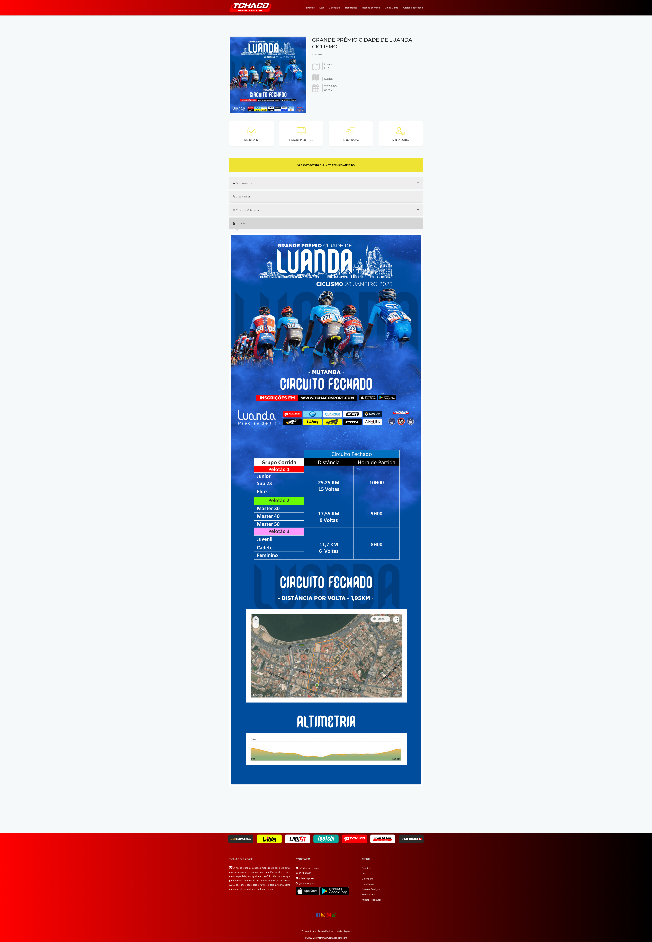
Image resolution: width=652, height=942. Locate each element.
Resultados (351, 7)
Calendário (334, 7)
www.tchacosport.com (335, 938)
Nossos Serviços (371, 7)
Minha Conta (391, 7)
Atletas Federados (413, 7)
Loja (321, 7)
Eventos (310, 7)
